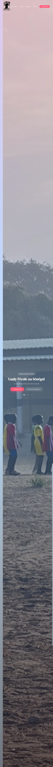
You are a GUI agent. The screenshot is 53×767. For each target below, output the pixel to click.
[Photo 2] (23, 394)
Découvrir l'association (34, 389)
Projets (21, 6)
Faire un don (45, 6)
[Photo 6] (31, 394)
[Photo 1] (22, 394)
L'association (14, 6)
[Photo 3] (25, 394)
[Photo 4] (28, 394)
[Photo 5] (29, 394)
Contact (35, 6)
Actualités (27, 6)
